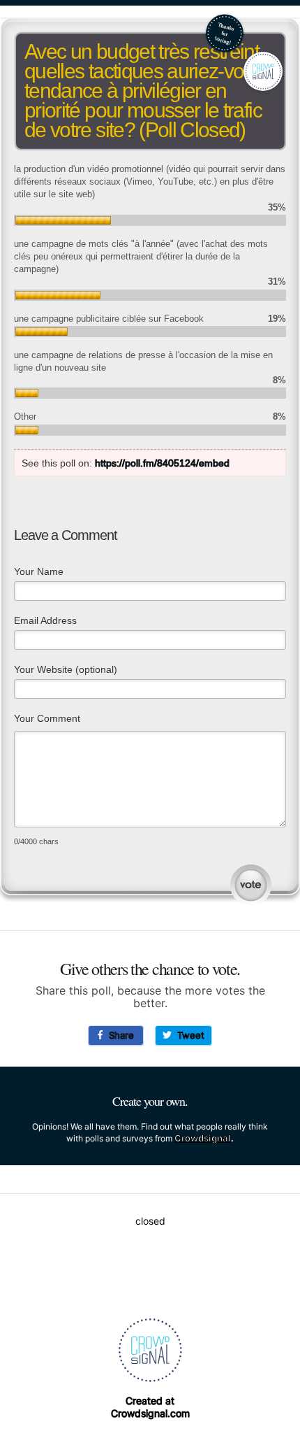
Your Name (38, 571)
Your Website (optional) (65, 669)
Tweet (188, 1035)
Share (118, 1035)
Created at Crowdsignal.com (150, 1407)
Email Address (45, 620)
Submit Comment (251, 885)
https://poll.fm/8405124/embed (162, 463)
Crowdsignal (202, 1138)
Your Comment (47, 718)
